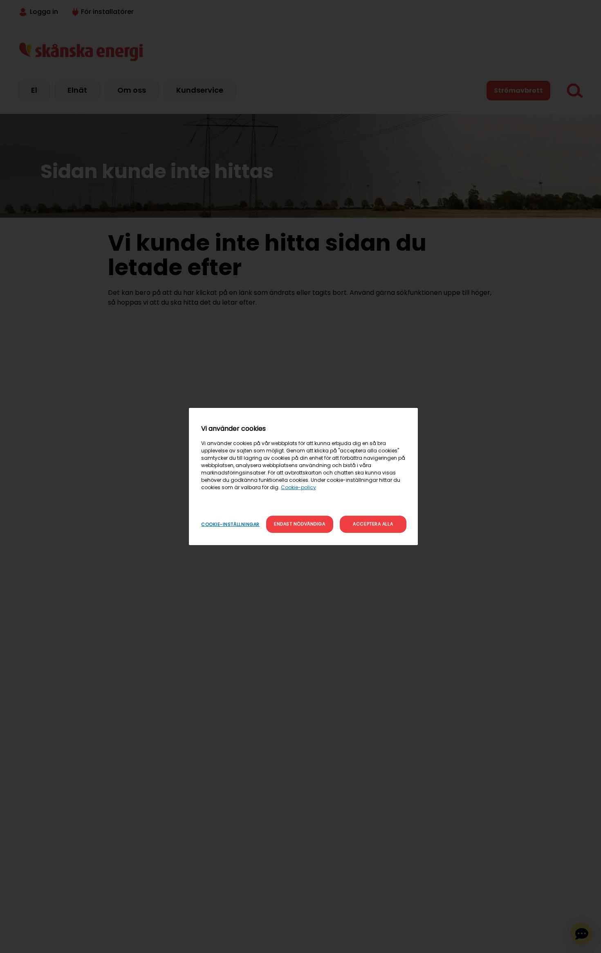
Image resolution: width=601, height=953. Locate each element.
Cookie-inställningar (230, 524)
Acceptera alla (373, 524)
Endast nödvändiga (299, 524)
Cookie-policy (298, 487)
